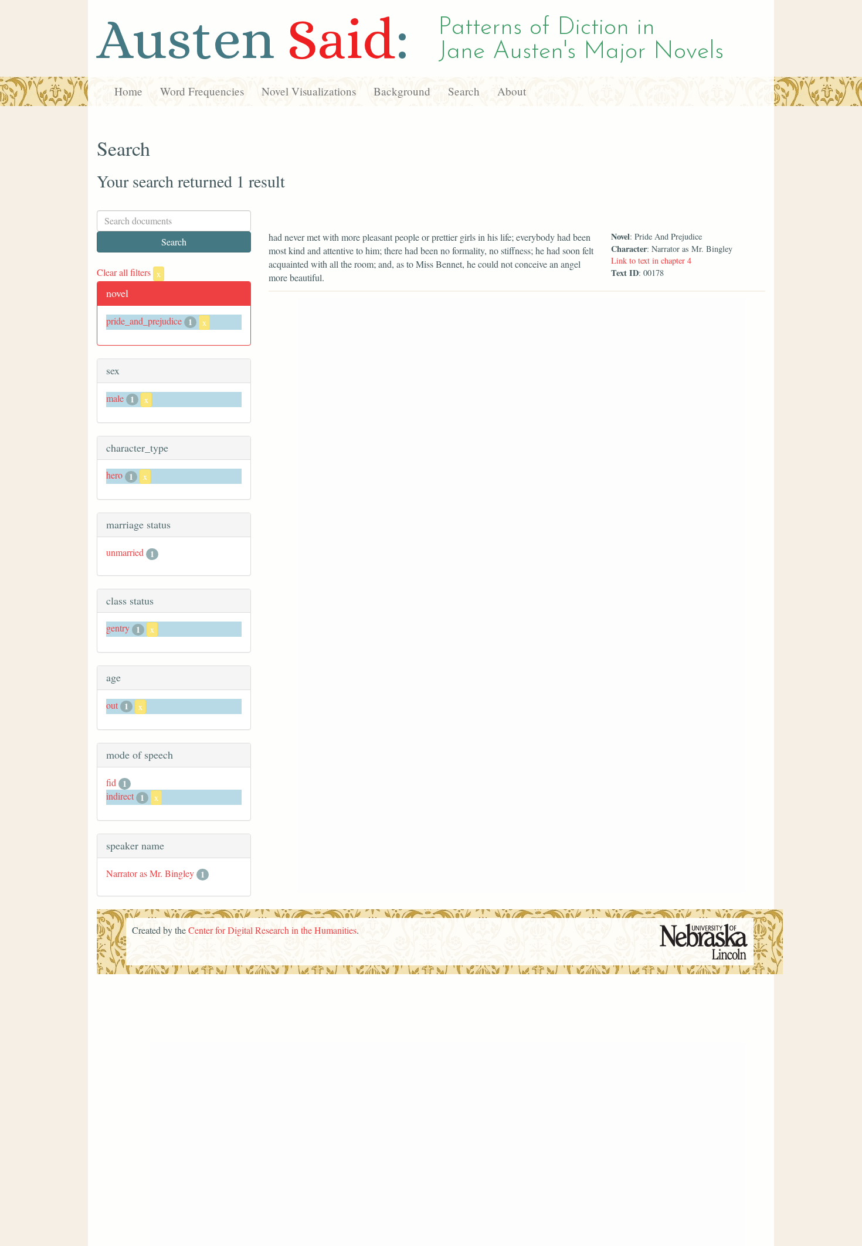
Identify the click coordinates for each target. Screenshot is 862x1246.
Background (402, 91)
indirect (120, 796)
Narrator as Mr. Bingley (150, 873)
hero (114, 475)
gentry (118, 628)
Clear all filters (129, 272)
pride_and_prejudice (144, 321)
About (511, 91)
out (112, 705)
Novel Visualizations (309, 91)
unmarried (125, 552)
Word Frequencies (202, 91)
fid (111, 782)
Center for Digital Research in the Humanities (272, 930)
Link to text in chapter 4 (651, 260)
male (115, 398)
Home (128, 91)
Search (464, 91)
